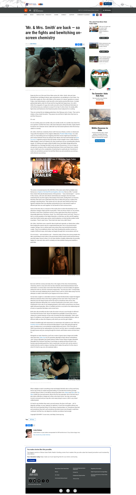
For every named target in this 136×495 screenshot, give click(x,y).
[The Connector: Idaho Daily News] (99, 79)
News (25, 14)
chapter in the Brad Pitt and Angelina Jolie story (51, 192)
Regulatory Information (96, 468)
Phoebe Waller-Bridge (66, 133)
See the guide (100, 141)
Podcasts (48, 14)
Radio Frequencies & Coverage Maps (99, 471)
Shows (56, 14)
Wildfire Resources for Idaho (100, 129)
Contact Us (75, 472)
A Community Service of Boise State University (99, 475)
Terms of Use (76, 478)
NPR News (32, 419)
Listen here (99, 103)
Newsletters (40, 14)
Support (71, 14)
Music (32, 14)
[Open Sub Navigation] (28, 14)
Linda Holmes (33, 43)
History (56, 471)
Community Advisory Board (61, 478)
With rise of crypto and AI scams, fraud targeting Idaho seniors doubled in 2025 (104, 29)
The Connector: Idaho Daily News (100, 94)
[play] (26, 10)
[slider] (32, 10)
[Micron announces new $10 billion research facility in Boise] (93, 46)
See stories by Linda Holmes (41, 435)
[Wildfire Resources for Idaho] (99, 117)
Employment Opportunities (79, 475)
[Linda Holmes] (29, 433)
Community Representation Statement (79, 469)
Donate (108, 3)
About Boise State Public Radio (62, 468)
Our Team (57, 475)
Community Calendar (83, 14)
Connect (63, 14)
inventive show (34, 324)
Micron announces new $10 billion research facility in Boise (104, 45)
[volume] (30, 10)
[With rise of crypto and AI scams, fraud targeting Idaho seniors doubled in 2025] (93, 29)
